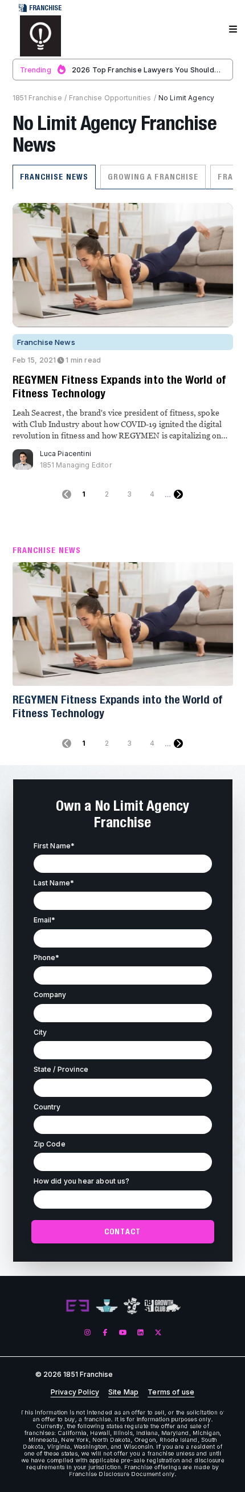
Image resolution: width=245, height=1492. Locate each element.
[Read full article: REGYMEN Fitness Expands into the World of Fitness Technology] (123, 624)
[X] (158, 1332)
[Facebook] (105, 1332)
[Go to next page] (178, 494)
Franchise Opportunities (110, 98)
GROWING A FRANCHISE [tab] (153, 176)
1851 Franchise (37, 98)
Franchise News (46, 342)
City (40, 1032)
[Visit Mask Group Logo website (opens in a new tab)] (132, 1306)
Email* (45, 920)
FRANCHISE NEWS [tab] (54, 176)
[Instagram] (87, 1332)
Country (47, 1107)
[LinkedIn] (140, 1332)
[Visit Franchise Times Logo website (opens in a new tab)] (107, 1306)
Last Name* (54, 883)
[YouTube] (123, 1332)
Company (50, 994)
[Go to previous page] (66, 494)
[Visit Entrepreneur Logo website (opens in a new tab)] (77, 1306)
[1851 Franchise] (40, 35)
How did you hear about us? (82, 1181)
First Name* (54, 845)
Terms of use (171, 1392)
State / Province (61, 1069)
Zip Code (50, 1144)
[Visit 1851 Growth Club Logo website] (163, 1306)
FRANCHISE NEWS (47, 550)
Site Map (123, 1392)
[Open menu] (233, 29)
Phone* (47, 957)
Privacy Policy (75, 1392)
